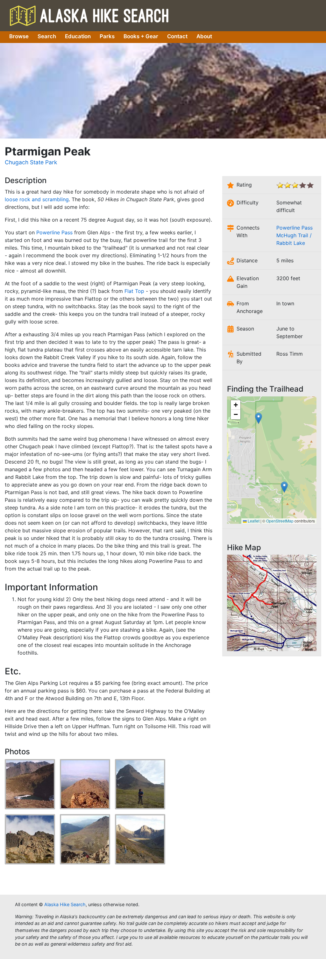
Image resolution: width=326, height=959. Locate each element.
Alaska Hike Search (89, 15)
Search (47, 36)
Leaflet (253, 520)
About (204, 36)
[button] (284, 487)
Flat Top (134, 291)
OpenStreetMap (280, 520)
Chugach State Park (31, 162)
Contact (177, 36)
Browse (19, 36)
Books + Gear (141, 36)
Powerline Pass (54, 232)
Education (78, 36)
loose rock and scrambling (37, 199)
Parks (107, 36)
